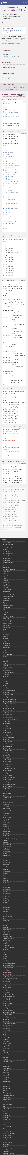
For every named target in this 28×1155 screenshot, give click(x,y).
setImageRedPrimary (8, 1010)
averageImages (6, 1122)
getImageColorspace (7, 714)
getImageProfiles (7, 759)
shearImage (5, 1059)
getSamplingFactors (7, 819)
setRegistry (5, 1039)
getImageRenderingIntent (9, 768)
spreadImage (6, 1072)
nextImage (5, 869)
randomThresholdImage (8, 904)
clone (4, 1124)
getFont (4, 678)
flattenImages (6, 1130)
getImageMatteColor (7, 1142)
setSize (4, 1046)
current (4, 614)
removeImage (6, 915)
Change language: (11, 7)
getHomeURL (6, 683)
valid (4, 1106)
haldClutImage (6, 826)
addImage (5, 549)
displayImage (6, 631)
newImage (5, 866)
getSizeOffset (6, 822)
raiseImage (5, 902)
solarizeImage (6, 1066)
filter (4, 1128)
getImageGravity (6, 735)
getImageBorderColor (8, 696)
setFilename (6, 949)
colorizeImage (6, 587)
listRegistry (5, 848)
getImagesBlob (6, 772)
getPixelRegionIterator (8, 802)
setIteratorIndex (6, 1028)
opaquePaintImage (7, 875)
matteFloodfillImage (7, 1148)
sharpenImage (6, 1056)
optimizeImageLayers (8, 877)
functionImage (6, 661)
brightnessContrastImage (9, 569)
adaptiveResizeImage (8, 544)
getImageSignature (7, 775)
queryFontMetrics (7, 896)
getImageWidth (6, 788)
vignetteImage (6, 1108)
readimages (5, 911)
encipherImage (6, 641)
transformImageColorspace (9, 1094)
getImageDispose (7, 725)
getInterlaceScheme (7, 790)
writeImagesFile (6, 1119)
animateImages (6, 555)
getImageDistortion (7, 726)
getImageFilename (7, 728)
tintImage (5, 1090)
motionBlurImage (7, 862)
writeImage (5, 1113)
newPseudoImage (7, 867)
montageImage (6, 857)
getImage (5, 685)
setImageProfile (6, 1007)
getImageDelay (6, 721)
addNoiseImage (6, 551)
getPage (4, 799)
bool (13, 32)
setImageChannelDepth (8, 969)
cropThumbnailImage (8, 613)
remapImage (6, 913)
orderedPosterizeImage (8, 1153)
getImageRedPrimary (8, 764)
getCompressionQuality (8, 672)
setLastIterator (6, 1030)
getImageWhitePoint (7, 786)
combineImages (6, 591)
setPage (4, 1034)
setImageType (6, 1019)
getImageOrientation (8, 752)
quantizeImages (6, 895)
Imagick (4, 540)
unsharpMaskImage (7, 1104)
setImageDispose (7, 983)
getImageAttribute (7, 1131)
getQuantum (6, 806)
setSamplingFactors (7, 1045)
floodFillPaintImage (7, 654)
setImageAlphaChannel (8, 960)
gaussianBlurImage (7, 667)
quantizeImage (6, 893)
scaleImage (5, 933)
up (2, 99)
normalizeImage (6, 871)
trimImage (5, 1101)
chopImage (5, 573)
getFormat (5, 679)
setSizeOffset (6, 1048)
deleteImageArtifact (7, 622)
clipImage (5, 578)
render (4, 918)
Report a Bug (13, 89)
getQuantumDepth (7, 808)
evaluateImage (6, 647)
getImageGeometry (7, 734)
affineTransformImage (8, 553)
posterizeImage (6, 886)
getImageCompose (7, 716)
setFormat (5, 954)
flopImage (5, 656)
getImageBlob (6, 692)
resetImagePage (6, 922)
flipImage (5, 652)
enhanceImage (6, 643)
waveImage (5, 1110)
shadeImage (6, 1052)
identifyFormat (6, 831)
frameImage (5, 660)
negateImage (6, 864)
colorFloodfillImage (7, 1126)
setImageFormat (6, 989)
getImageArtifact (7, 688)
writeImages (6, 1117)
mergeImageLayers (7, 851)
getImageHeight (6, 739)
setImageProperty (7, 1009)
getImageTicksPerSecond (9, 777)
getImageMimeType (7, 750)
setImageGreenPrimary (8, 994)
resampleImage (6, 920)
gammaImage (6, 665)
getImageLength (6, 748)
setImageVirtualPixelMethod (9, 1023)
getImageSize (6, 1144)
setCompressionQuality (8, 947)
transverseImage (7, 1099)
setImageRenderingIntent (9, 1012)
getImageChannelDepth (8, 698)
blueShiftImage (6, 564)
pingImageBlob (6, 880)
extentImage (6, 651)
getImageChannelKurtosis (9, 703)
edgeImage (5, 638)
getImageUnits (6, 783)
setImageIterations (7, 999)
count (4, 609)
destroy (4, 629)
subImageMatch (6, 1081)
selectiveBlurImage (7, 936)
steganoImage (6, 1075)
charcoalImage (6, 571)
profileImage (6, 891)
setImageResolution (7, 1014)
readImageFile (6, 909)
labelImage (5, 840)
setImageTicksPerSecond (9, 1018)
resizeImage (5, 924)
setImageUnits (6, 1021)
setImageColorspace (8, 972)
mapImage (5, 1146)
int (23, 30)
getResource (6, 815)
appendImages (6, 558)
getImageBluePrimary (8, 694)
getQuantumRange (7, 810)
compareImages (6, 598)
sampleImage (6, 931)
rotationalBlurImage (7, 929)
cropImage (5, 611)
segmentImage (6, 934)
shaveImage (5, 1057)
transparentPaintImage (8, 1095)
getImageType (6, 781)
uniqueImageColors (7, 1103)
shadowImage (6, 1054)
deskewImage (6, 625)
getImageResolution (7, 770)
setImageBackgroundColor (9, 963)
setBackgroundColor (7, 942)
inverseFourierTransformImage (10, 839)
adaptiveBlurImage (7, 542)
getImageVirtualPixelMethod (9, 784)
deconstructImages (7, 620)
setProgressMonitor (7, 1037)
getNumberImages (7, 793)
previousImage (6, 889)
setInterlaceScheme (7, 1027)
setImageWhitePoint (7, 1025)
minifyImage (6, 853)
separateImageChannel (8, 938)
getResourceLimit (7, 817)
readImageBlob (6, 907)
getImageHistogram (7, 741)
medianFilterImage (7, 1150)
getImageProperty (7, 763)
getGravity (5, 681)
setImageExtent (6, 985)
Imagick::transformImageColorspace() (12, 43)
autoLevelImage (6, 560)
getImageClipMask (7, 1135)
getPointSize (6, 804)
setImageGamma (7, 990)
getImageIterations (7, 746)
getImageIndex (6, 1139)
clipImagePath (6, 580)
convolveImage (6, 607)
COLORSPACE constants (15, 56)
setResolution (6, 1041)
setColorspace (6, 943)
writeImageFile (6, 1115)
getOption (5, 795)
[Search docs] (22, 2)
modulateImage (6, 855)
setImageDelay (6, 980)
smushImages (6, 1065)
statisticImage (6, 1074)
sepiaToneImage (6, 940)
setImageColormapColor (8, 971)
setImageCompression (8, 976)
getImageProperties (7, 761)
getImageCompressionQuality (10, 719)
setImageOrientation (8, 1003)
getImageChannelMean (8, 705)
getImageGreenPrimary (8, 737)
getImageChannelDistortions (9, 701)
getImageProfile (6, 757)
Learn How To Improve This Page (10, 88)
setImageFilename (7, 987)
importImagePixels (7, 837)
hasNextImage (6, 828)
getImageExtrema (7, 1137)
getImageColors (6, 712)
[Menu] (25, 2)
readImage (5, 905)
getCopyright (6, 674)
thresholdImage (6, 1086)
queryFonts (5, 898)
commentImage (6, 593)
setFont (4, 952)
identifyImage (6, 833)
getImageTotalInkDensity (8, 779)
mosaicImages (6, 1151)
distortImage (6, 634)
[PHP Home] (4, 2)
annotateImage (6, 556)
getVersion (5, 824)
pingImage (5, 878)
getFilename (6, 676)
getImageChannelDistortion (9, 699)
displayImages (6, 632)
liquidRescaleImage (7, 846)
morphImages (6, 858)
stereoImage (6, 1077)
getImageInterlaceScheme (9, 743)
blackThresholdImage (8, 562)
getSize (4, 820)
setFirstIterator (6, 951)
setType (4, 1050)
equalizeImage (6, 645)
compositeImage (7, 600)
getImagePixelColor (7, 755)
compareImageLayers (8, 596)
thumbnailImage (6, 1088)
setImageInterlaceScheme (9, 996)
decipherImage (6, 618)
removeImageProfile (7, 916)
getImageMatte (6, 1141)
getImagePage (6, 754)
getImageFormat (6, 730)
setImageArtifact (7, 962)
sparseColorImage (7, 1068)
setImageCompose (7, 974)
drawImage (5, 636)
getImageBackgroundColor (9, 690)
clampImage (6, 575)
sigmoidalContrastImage (8, 1061)
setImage (5, 958)
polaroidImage (6, 884)
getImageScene (6, 773)
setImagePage (6, 1005)
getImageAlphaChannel (8, 687)
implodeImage (6, 835)
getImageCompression (8, 717)
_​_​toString (5, 1092)
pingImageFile (6, 882)
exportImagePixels (7, 649)
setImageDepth (6, 981)
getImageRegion (6, 766)
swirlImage (5, 1083)
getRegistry (5, 811)
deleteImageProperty (8, 623)
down (5, 99)
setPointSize (6, 1036)
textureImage (6, 1084)
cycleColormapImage (8, 616)
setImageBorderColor (8, 967)
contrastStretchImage (8, 605)
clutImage (5, 584)
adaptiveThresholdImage (8, 547)
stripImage (5, 1079)
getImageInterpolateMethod (9, 745)
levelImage (5, 842)
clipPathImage (6, 582)
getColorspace (6, 669)
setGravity (5, 956)
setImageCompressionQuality (10, 978)
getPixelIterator (6, 801)
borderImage (6, 567)
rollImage (5, 925)
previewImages (6, 887)
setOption (5, 1032)
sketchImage (6, 1063)
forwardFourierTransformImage (10, 658)
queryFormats (6, 900)
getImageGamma (7, 732)
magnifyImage (6, 849)
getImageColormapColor (8, 710)
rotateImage (6, 927)
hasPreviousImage (7, 830)
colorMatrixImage (7, 589)
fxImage (4, 663)
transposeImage (6, 1097)
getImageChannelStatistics (9, 708)
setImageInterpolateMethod (9, 998)
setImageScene (6, 1016)
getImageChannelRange (8, 707)
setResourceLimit (7, 1043)
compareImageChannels (8, 594)
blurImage (5, 566)
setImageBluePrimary (8, 965)
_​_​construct (5, 602)
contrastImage (6, 604)
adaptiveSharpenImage (8, 546)
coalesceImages (6, 585)
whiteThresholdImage (8, 1112)
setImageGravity (6, 992)
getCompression (6, 670)
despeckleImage (6, 627)
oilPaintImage (6, 873)
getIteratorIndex (6, 792)
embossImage (6, 640)
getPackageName (7, 797)
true (7, 67)
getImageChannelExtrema (9, 1133)
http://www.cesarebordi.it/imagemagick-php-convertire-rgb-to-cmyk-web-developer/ (14, 527)
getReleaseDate (6, 813)
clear (4, 576)
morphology (5, 860)
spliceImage (5, 1070)
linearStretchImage (7, 844)
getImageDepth (6, 723)
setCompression (6, 945)
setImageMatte (6, 1001)
